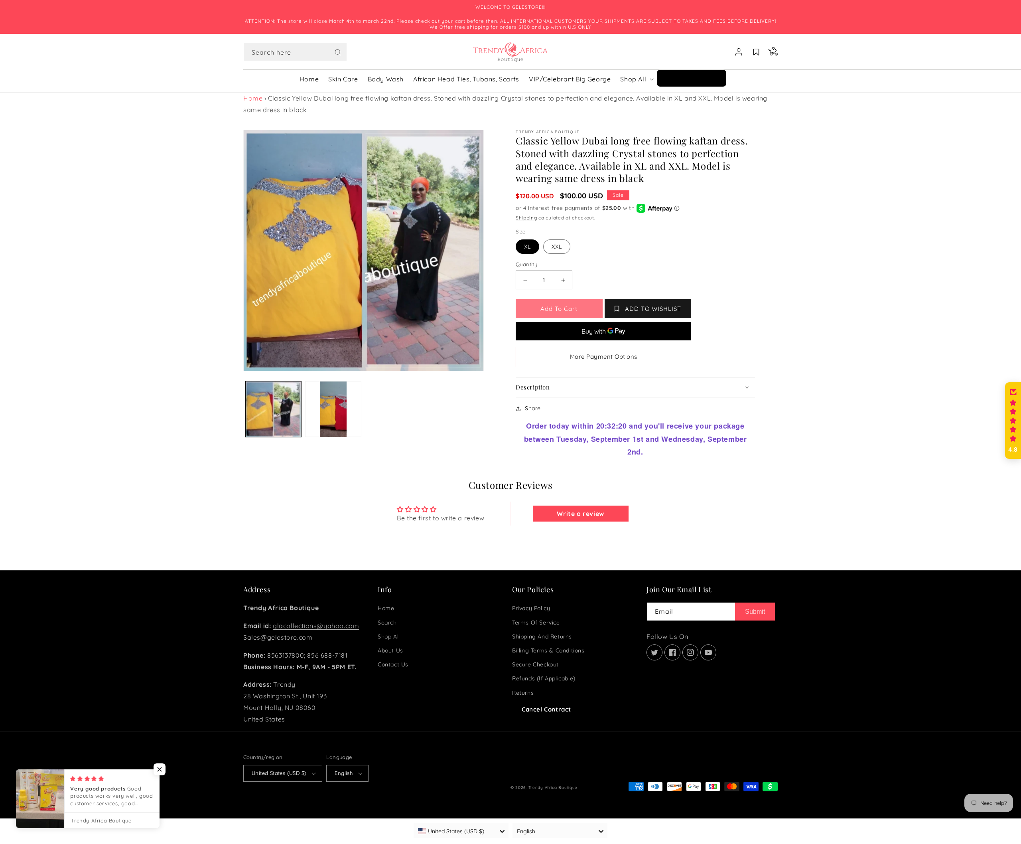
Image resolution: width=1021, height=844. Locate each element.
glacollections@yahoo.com (316, 626)
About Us (390, 650)
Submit (755, 611)
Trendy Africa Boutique (553, 787)
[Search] (338, 52)
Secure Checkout (535, 664)
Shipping (526, 218)
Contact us (393, 664)
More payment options (603, 356)
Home (252, 98)
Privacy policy (531, 608)
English (344, 773)
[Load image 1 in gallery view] (273, 409)
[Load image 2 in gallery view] (333, 409)
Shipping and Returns (542, 636)
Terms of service (536, 622)
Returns (523, 692)
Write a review (580, 514)
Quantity (526, 264)
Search (387, 622)
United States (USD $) (279, 773)
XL (527, 246)
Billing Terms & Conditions (548, 650)
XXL (557, 246)
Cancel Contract (546, 709)
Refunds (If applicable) (544, 678)
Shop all (389, 636)
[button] (295, 52)
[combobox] (295, 52)
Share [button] (533, 408)
